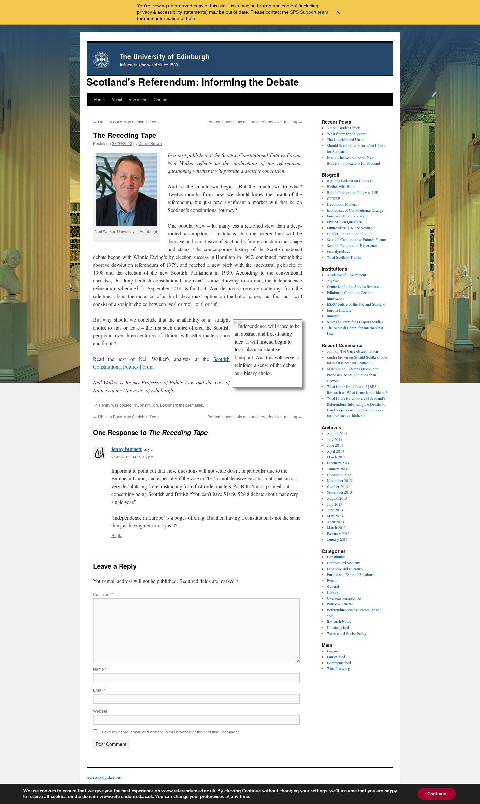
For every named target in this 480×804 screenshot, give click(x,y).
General (333, 586)
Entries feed (336, 656)
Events (332, 580)
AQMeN (334, 280)
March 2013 (336, 527)
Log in (332, 650)
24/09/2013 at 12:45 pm (132, 456)
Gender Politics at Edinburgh (349, 233)
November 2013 (339, 480)
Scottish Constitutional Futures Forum (356, 239)
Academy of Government (346, 274)
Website (100, 711)
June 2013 (335, 509)
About (116, 99)
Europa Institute (339, 310)
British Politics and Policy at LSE (352, 192)
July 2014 (334, 439)
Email (99, 690)
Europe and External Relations (350, 574)
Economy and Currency (345, 568)
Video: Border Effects (343, 127)
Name (99, 669)
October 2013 (337, 486)
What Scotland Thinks (344, 257)
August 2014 (337, 433)
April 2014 (335, 451)
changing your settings (303, 791)
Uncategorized (338, 627)
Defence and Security (343, 562)
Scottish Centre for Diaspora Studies (355, 321)
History (333, 592)
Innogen (333, 315)
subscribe (138, 99)
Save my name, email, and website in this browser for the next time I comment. (171, 731)
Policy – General (340, 603)
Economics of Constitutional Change (355, 210)
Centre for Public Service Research (354, 286)
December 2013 (339, 474)
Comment (103, 594)
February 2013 (338, 533)
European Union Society (346, 215)
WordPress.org (338, 668)
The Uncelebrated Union (346, 139)
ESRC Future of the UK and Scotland (356, 304)
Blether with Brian (341, 186)
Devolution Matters (342, 204)
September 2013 (339, 492)
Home (99, 99)
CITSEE (333, 198)
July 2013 (334, 504)
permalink (194, 405)
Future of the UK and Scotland (351, 227)
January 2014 (337, 468)
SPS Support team (309, 12)
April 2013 (335, 521)
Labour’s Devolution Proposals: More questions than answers (352, 374)
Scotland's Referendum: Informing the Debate (193, 81)
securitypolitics (338, 251)
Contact (161, 99)
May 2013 (335, 515)
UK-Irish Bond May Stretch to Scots (126, 121)
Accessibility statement (104, 777)
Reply (116, 535)
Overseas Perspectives (344, 598)
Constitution (147, 405)
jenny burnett (126, 449)
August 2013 (337, 498)
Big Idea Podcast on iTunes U (350, 180)
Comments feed (339, 662)
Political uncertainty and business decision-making (254, 121)
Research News (339, 621)
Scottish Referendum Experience (352, 245)
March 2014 (336, 456)
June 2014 (335, 445)
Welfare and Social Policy (346, 633)
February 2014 (338, 462)
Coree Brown (150, 143)
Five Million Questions (345, 221)
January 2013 (337, 539)
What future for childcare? (347, 133)
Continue (436, 794)
